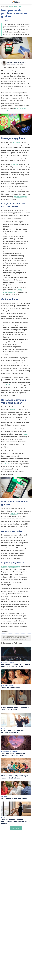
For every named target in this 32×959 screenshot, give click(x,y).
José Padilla (19, 64)
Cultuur (3, 728)
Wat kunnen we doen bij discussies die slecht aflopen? (15, 709)
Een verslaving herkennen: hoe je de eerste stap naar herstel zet (15, 665)
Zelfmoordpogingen (20, 196)
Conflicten (4, 706)
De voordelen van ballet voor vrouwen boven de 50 (13, 731)
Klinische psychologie (15, 6)
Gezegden (4, 774)
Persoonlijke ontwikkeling (9, 751)
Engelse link (17, 142)
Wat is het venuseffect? (11, 687)
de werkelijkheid (7, 385)
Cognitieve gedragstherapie (10, 566)
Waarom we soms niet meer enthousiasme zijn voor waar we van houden (15, 821)
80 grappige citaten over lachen (14, 798)
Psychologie (4, 6)
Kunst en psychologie (7, 685)
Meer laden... (16, 828)
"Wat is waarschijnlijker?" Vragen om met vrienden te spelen (14, 777)
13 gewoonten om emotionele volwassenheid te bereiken (13, 754)
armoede (27, 434)
